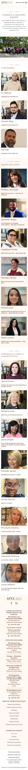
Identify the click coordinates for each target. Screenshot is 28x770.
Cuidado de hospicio (14, 730)
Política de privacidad (14, 752)
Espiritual (14, 736)
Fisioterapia (14, 710)
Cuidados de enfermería (14, 704)
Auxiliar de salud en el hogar (14, 707)
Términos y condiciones (14, 754)
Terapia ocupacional (14, 713)
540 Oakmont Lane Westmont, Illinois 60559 (14, 668)
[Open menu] (26, 2)
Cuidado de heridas (14, 721)
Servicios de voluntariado (14, 742)
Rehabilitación (14, 718)
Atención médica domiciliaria (14, 701)
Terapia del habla (14, 715)
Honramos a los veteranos (14, 745)
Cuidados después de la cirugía (14, 724)
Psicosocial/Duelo (14, 739)
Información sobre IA (14, 757)
